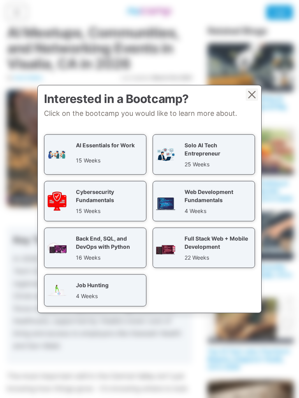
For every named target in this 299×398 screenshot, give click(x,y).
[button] (95, 154)
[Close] (252, 95)
